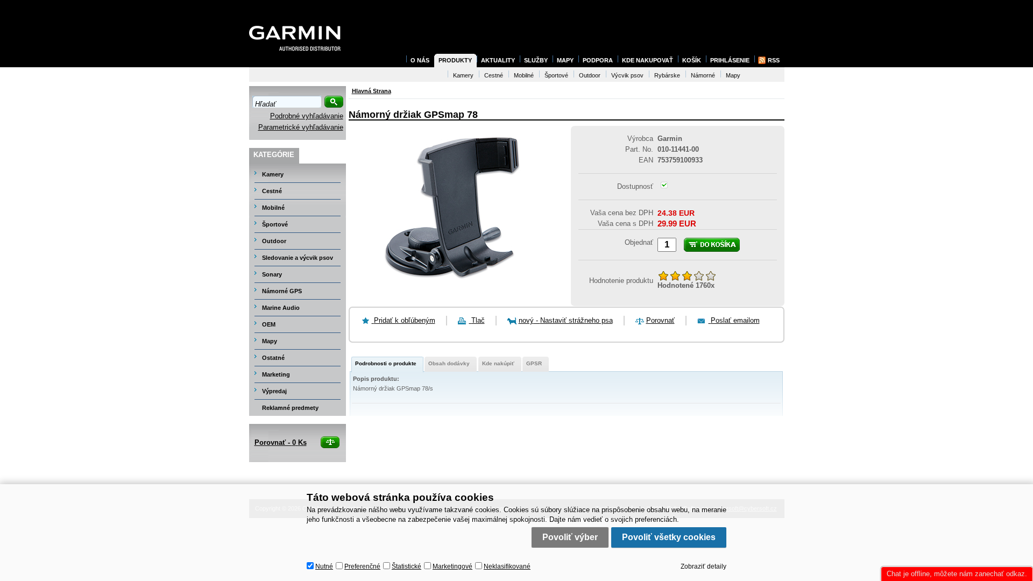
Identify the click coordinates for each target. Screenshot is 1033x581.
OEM (268, 324)
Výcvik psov (627, 75)
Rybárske (667, 75)
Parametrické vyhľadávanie (300, 127)
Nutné (324, 566)
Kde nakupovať (647, 60)
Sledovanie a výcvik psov (297, 257)
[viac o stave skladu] (664, 186)
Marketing (276, 374)
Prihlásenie (729, 60)
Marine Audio (281, 307)
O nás (420, 60)
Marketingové (452, 566)
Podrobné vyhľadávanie (306, 116)
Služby (536, 60)
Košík (691, 60)
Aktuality (498, 60)
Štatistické (406, 566)
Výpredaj (274, 391)
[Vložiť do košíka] (712, 245)
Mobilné (273, 207)
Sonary (272, 274)
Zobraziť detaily (703, 566)
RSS (774, 60)
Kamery (273, 174)
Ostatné (273, 358)
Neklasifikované (507, 566)
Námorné (703, 75)
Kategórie (273, 155)
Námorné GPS (282, 291)
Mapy (269, 341)
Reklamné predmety (290, 408)
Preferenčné (362, 566)
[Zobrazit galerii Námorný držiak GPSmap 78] (455, 285)
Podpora (598, 60)
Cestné (272, 191)
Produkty (455, 60)
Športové (275, 224)
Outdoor (274, 241)
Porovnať (660, 320)
